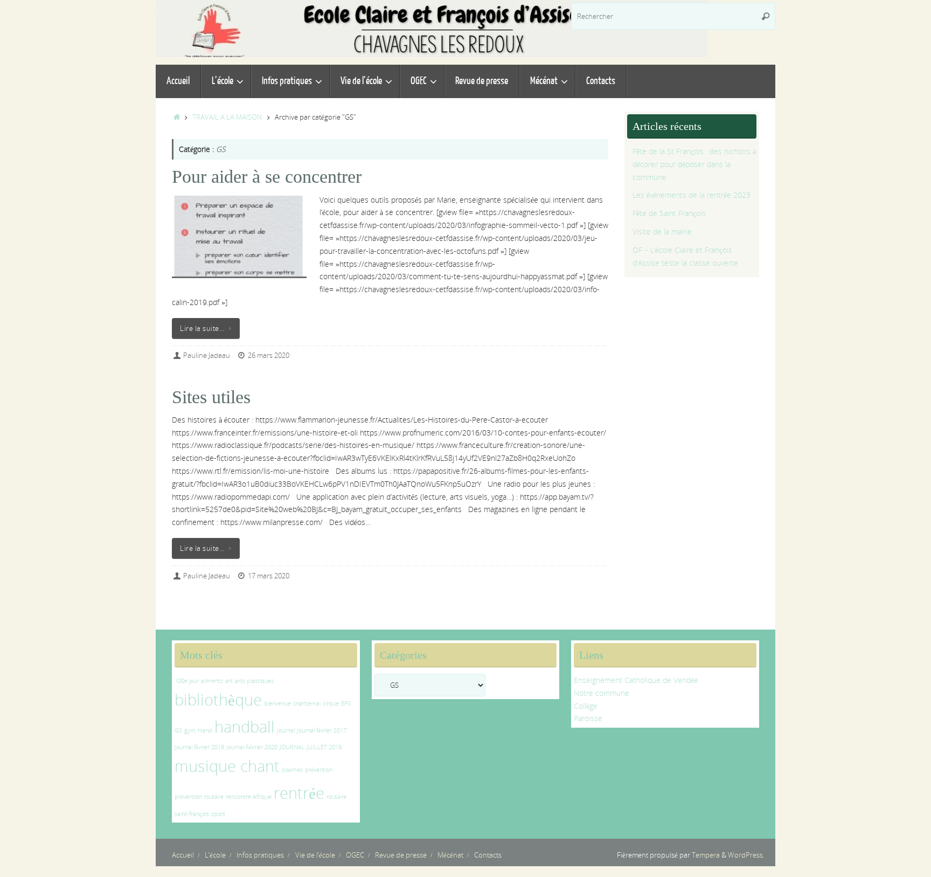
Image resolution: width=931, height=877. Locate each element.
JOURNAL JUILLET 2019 (311, 747)
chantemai (307, 703)
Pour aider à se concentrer (267, 177)
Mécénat (450, 855)
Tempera (706, 855)
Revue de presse (401, 855)
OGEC (355, 855)
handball (244, 726)
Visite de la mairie (662, 231)
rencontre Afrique (249, 796)
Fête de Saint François (669, 213)
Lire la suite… (202, 328)
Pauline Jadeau (206, 355)
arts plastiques (254, 681)
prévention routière (199, 796)
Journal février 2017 (321, 730)
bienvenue (277, 703)
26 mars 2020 (268, 355)
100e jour (187, 681)
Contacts (488, 855)
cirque (331, 703)
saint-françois (192, 814)
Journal (286, 730)
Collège (585, 706)
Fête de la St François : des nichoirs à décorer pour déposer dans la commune (694, 164)
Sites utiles (211, 397)
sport (218, 814)
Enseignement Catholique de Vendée (636, 680)
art (229, 681)
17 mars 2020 (268, 576)
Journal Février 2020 (251, 747)
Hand (205, 730)
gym (190, 730)
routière (336, 796)
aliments (212, 681)
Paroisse (588, 718)
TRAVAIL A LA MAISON (227, 117)
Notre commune (601, 693)
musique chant (227, 766)
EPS (346, 703)
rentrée (299, 793)
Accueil (183, 855)
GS (178, 730)
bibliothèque (218, 699)
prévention (318, 770)
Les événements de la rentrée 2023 (692, 195)
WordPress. (746, 855)
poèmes (292, 770)
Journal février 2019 (199, 747)
